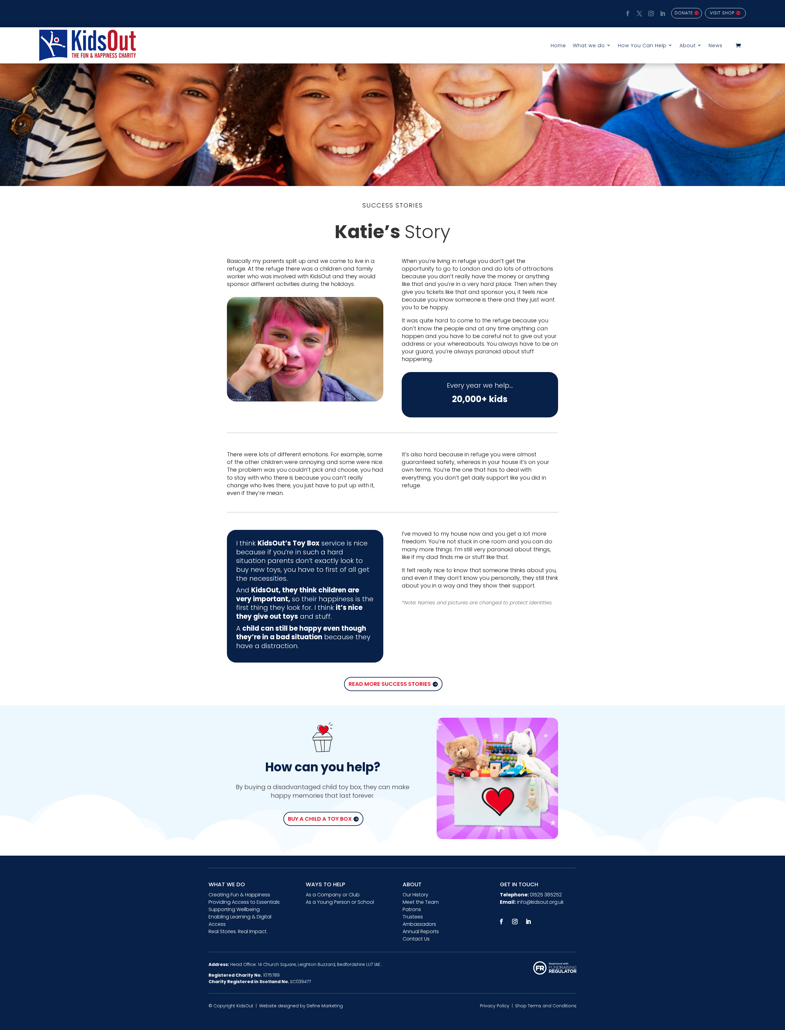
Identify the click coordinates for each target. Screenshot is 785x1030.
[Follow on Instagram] (650, 12)
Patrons (412, 909)
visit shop (722, 13)
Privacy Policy (494, 1006)
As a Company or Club (333, 894)
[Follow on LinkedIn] (661, 12)
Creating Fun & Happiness (239, 894)
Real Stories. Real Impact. (238, 931)
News (715, 45)
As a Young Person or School (340, 902)
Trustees (413, 916)
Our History (415, 894)
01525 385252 (546, 894)
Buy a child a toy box (320, 819)
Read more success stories (390, 684)
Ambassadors (419, 924)
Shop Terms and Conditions (545, 1006)
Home (558, 45)
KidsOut (244, 1006)
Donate (684, 13)
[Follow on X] (638, 12)
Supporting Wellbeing (234, 909)
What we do (589, 45)
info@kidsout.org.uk (540, 902)
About (688, 45)
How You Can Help (642, 45)
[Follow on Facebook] (626, 12)
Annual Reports (421, 931)
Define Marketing (325, 1006)
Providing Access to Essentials (244, 902)
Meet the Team (421, 902)
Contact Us (416, 938)
